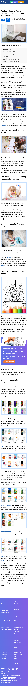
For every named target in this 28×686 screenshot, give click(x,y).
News (15, 625)
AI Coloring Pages (5, 610)
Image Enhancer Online (19, 613)
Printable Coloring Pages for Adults (11, 59)
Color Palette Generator (6, 629)
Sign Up (16, 663)
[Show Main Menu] (25, 2)
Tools (15, 601)
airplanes (3, 560)
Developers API (4, 658)
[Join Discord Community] (11, 2)
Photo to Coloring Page (19, 603)
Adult (2, 418)
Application (17, 652)
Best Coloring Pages (5, 612)
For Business (4, 652)
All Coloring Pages (5, 603)
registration (3, 125)
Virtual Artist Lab (5, 620)
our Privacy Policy (6, 682)
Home (3, 19)
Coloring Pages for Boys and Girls (10, 58)
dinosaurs (9, 257)
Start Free (21, 2)
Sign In (15, 2)
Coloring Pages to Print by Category (11, 61)
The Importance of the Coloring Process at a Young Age (13, 55)
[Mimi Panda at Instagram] (10, 668)
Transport (3, 556)
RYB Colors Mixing (5, 625)
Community (17, 629)
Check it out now (5, 377)
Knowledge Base (18, 654)
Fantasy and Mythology (6, 531)
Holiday (3, 471)
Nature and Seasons (6, 505)
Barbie (2, 265)
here (21, 121)
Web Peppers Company (9, 677)
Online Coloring (4, 622)
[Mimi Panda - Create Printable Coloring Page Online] (2, 2)
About (15, 656)
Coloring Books (4, 608)
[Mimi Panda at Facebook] (17, 668)
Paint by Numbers (5, 606)
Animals (3, 446)
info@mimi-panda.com (7, 680)
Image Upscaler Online (19, 616)
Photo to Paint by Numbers (20, 606)
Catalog (3, 601)
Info (15, 620)
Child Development (18, 627)
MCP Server (4, 656)
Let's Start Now (9, 361)
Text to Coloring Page (19, 611)
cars (22, 558)
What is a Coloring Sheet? (9, 51)
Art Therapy (17, 631)
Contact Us (16, 640)
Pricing (15, 658)
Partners (16, 638)
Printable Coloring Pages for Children (11, 53)
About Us (16, 635)
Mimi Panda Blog (8, 20)
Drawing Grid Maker (5, 627)
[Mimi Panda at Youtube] (13, 668)
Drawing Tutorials (18, 633)
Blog (15, 622)
